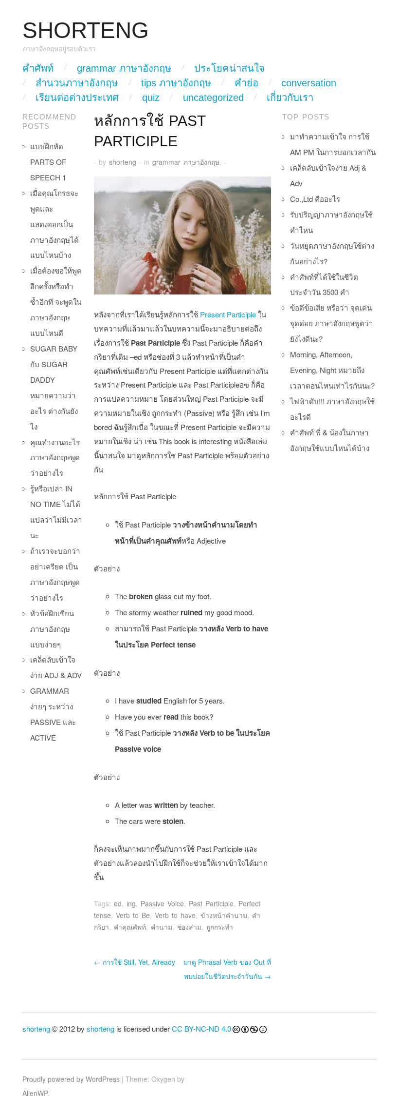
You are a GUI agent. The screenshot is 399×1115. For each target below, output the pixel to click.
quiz (151, 97)
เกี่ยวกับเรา (290, 97)
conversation (308, 83)
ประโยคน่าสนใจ (229, 68)
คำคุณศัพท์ (130, 927)
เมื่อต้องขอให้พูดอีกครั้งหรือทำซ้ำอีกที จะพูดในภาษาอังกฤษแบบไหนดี (56, 301)
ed (118, 903)
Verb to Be (133, 915)
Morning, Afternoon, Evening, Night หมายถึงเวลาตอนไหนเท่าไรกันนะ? (332, 370)
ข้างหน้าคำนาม (223, 915)
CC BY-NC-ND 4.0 (201, 1028)
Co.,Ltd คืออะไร (315, 199)
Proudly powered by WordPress (71, 1079)
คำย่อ (246, 83)
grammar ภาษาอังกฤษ (124, 68)
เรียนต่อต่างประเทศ (77, 97)
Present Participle (228, 314)
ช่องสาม (189, 927)
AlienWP (34, 1093)
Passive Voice (162, 903)
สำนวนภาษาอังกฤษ (77, 83)
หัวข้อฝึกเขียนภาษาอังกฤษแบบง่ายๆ (52, 628)
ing (131, 903)
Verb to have (175, 915)
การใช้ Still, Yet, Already (134, 962)
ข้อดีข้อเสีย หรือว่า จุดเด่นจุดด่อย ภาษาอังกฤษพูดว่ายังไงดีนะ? (331, 323)
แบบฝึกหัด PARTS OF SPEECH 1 (48, 161)
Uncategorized (213, 97)
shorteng (122, 162)
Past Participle (211, 903)
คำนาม (161, 927)
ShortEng (85, 30)
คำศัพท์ (38, 68)
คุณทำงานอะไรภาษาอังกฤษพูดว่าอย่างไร (55, 457)
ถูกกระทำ (219, 927)
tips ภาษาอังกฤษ (176, 83)
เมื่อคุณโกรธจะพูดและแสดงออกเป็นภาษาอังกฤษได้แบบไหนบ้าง (54, 224)
